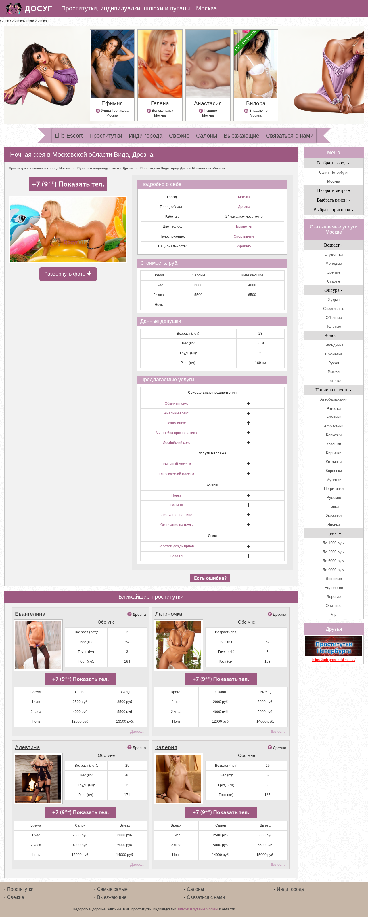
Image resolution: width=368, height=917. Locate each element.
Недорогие (334, 588)
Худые (334, 300)
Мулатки (333, 480)
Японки (333, 524)
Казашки (333, 444)
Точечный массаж (176, 464)
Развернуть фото (65, 274)
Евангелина (30, 614)
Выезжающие (241, 135)
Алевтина (27, 747)
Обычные (334, 317)
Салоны (206, 135)
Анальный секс (176, 413)
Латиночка (168, 614)
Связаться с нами (289, 135)
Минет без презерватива (176, 433)
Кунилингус (176, 423)
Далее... (137, 731)
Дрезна (244, 207)
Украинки (244, 246)
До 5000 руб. (334, 561)
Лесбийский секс (176, 443)
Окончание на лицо (176, 515)
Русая (333, 363)
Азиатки (334, 408)
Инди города (145, 135)
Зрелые (333, 272)
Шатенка (333, 381)
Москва (244, 197)
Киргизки (333, 453)
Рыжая (334, 372)
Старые (333, 281)
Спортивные (244, 236)
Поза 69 (176, 556)
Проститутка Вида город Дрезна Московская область (182, 168)
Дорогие (334, 596)
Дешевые (334, 579)
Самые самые (112, 889)
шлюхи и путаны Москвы (198, 909)
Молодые (333, 263)
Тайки (334, 506)
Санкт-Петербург (333, 172)
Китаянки (334, 462)
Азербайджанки (333, 399)
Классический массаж (176, 474)
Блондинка (333, 345)
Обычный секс (176, 403)
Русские (334, 497)
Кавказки (334, 435)
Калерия (166, 747)
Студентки (334, 254)
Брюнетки (244, 226)
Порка (176, 495)
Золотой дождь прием (176, 546)
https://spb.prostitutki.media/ (333, 660)
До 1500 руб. (334, 543)
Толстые (333, 326)
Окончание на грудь (176, 525)
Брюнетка (333, 354)
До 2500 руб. (334, 552)
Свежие (179, 135)
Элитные (333, 605)
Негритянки (334, 488)
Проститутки (105, 135)
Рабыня (176, 505)
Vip (333, 614)
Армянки (333, 417)
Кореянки (334, 471)
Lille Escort (69, 135)
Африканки (333, 426)
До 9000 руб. (334, 570)
